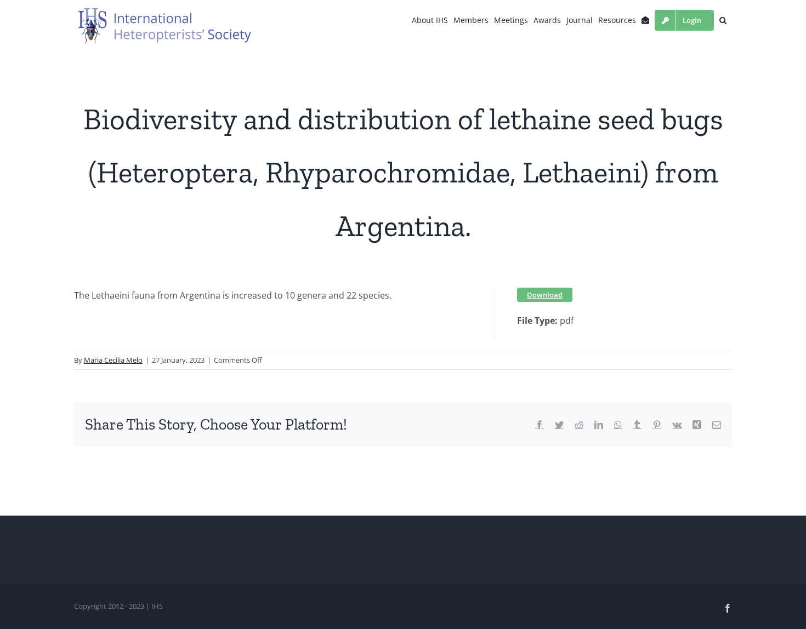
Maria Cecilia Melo (113, 360)
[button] (722, 20)
